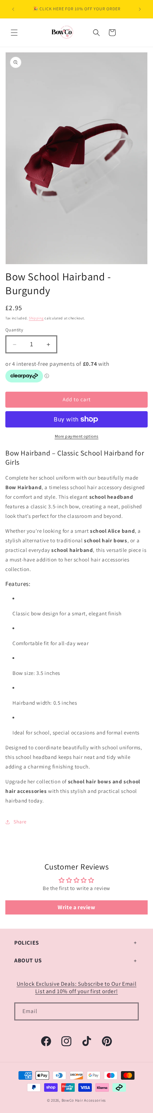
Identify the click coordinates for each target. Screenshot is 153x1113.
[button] (14, 32)
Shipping (36, 318)
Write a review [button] (76, 907)
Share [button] (20, 821)
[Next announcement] (140, 9)
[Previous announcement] (13, 9)
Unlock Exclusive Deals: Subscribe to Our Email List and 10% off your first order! (77, 987)
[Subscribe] (130, 1011)
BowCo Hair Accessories (84, 1100)
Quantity (14, 330)
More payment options (77, 436)
